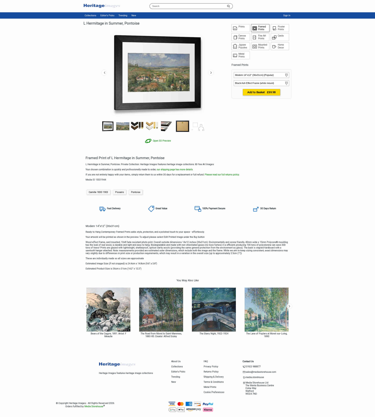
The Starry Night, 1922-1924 (214, 333)
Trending (123, 15)
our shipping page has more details (175, 169)
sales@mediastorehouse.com (261, 372)
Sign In (286, 15)
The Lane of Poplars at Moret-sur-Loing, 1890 (266, 335)
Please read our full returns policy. (222, 174)
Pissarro (119, 192)
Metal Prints (210, 387)
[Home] (101, 9)
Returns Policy (211, 371)
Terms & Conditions (214, 382)
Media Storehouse (93, 406)
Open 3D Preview (161, 140)
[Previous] (104, 72)
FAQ (206, 361)
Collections (90, 15)
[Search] (228, 6)
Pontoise (135, 192)
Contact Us (248, 361)
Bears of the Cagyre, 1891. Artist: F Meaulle (108, 335)
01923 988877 (253, 366)
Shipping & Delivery (214, 376)
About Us (176, 361)
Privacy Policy (211, 366)
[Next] (211, 72)
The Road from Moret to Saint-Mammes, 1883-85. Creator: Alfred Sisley (161, 335)
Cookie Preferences (214, 392)
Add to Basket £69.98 (261, 92)
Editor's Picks (107, 15)
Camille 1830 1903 (98, 192)
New (133, 15)
